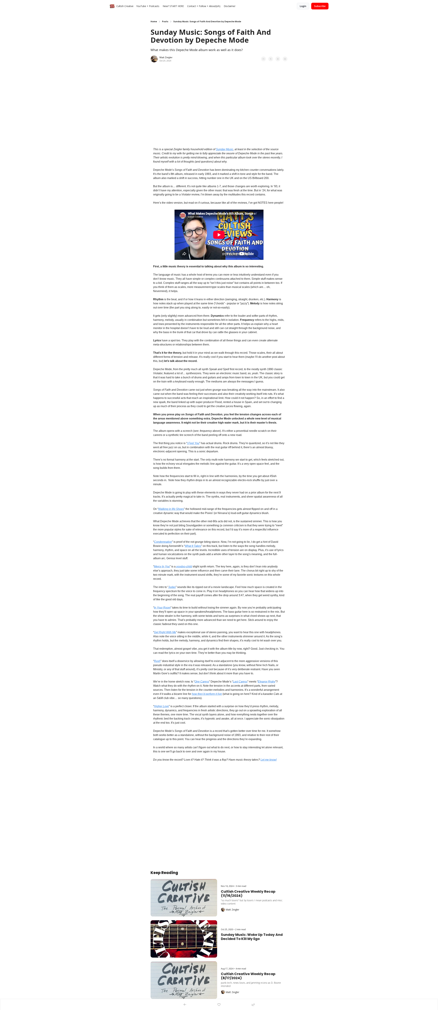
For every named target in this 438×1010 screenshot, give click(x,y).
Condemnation (163, 541)
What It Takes (193, 545)
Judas (172, 587)
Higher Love (161, 706)
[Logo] (112, 6)
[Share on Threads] (277, 59)
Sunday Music (224, 149)
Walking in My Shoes (171, 508)
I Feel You (193, 443)
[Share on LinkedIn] (285, 59)
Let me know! (269, 759)
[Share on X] (270, 59)
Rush (157, 661)
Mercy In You (162, 566)
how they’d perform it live (207, 693)
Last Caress (240, 681)
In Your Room (162, 607)
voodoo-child (184, 566)
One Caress (202, 681)
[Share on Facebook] (263, 59)
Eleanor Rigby (266, 681)
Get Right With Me (165, 632)
